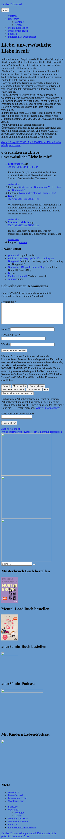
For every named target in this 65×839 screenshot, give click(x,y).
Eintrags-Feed (15, 795)
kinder (57, 142)
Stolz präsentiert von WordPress (28, 835)
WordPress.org (16, 801)
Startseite (13, 15)
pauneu (23, 242)
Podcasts (12, 33)
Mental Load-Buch (18, 27)
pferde (4, 145)
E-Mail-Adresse (10, 335)
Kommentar (8, 301)
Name (5, 329)
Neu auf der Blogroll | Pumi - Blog (37, 193)
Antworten (13, 184)
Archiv (18, 24)
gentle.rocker (15, 163)
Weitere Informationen (47, 407)
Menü (5, 10)
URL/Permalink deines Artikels (17, 413)
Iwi (10, 196)
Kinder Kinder (46, 142)
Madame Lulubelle (18, 222)
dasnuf (4, 142)
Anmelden (13, 792)
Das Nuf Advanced (11, 4)
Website (5, 344)
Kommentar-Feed (17, 798)
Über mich (13, 18)
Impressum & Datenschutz (22, 36)
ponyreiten (14, 145)
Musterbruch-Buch (18, 30)
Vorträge (19, 21)
